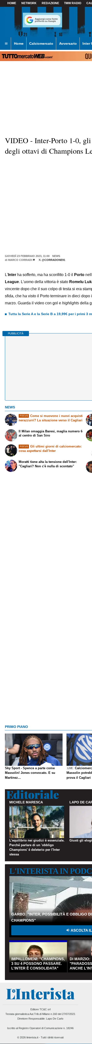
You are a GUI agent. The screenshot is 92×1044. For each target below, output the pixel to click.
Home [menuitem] (19, 43)
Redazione (50, 3)
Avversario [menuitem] (68, 43)
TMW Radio (72, 3)
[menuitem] (6, 43)
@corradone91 (53, 259)
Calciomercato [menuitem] (41, 43)
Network (29, 3)
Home (11, 3)
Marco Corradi (20, 259)
